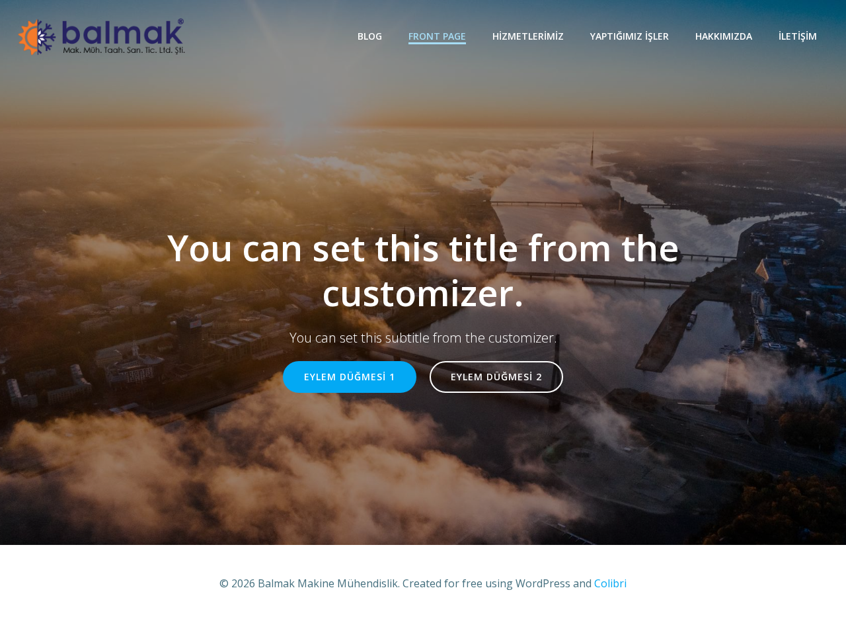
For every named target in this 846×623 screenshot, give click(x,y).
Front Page (437, 36)
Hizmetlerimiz (528, 36)
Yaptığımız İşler (629, 36)
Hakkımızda (723, 36)
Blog (370, 36)
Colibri (610, 583)
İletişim (798, 36)
